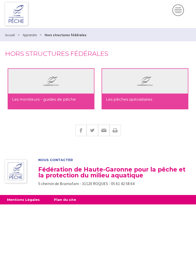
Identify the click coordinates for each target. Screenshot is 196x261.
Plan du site (65, 200)
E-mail (103, 130)
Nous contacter (55, 160)
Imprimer (115, 130)
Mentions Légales (23, 200)
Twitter (92, 130)
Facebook (81, 130)
